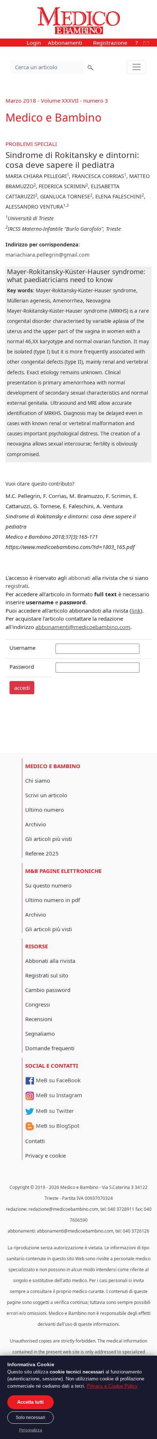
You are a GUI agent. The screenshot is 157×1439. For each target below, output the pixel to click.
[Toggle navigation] (136, 67)
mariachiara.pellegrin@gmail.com (47, 254)
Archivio (35, 824)
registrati (16, 585)
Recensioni (38, 1019)
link (136, 610)
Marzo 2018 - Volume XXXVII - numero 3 (56, 100)
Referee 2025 (42, 853)
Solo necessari (30, 1417)
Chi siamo (37, 780)
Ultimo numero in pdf (52, 900)
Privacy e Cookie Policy (112, 1386)
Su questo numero (48, 885)
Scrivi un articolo (46, 795)
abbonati (79, 577)
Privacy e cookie (45, 1155)
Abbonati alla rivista (50, 960)
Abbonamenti (65, 42)
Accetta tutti (30, 1402)
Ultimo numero (44, 809)
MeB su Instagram (58, 1095)
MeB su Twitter (54, 1110)
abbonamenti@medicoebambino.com (82, 626)
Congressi (37, 1004)
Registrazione (110, 42)
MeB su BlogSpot (56, 1125)
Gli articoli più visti (48, 838)
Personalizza (30, 1430)
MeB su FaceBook (57, 1080)
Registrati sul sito (46, 975)
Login (34, 42)
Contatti (35, 1141)
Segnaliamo (40, 1033)
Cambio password (47, 989)
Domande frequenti (49, 1048)
